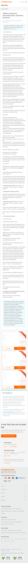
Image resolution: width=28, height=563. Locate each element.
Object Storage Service (6, 511)
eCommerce (15, 511)
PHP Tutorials (23, 532)
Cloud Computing (12, 530)
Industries (18, 530)
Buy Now (20, 348)
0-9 (13, 541)
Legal (19, 549)
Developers (3, 532)
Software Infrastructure (16, 521)
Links (8, 550)
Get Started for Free (8, 436)
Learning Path (4, 524)
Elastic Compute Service (6, 508)
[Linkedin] (5, 472)
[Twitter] (8, 472)
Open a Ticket (7, 455)
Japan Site (3, 519)
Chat (5, 446)
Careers (3, 549)
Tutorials (17, 532)
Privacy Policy (14, 549)
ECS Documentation (11, 519)
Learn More (8, 348)
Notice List (3, 550)
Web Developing (10, 532)
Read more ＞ (14, 28)
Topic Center (4, 530)
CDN (14, 508)
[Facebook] (2, 472)
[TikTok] (15, 472)
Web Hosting (21, 511)
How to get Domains (6, 521)
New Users (10, 524)
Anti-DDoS (18, 508)
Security (3, 513)
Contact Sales (13, 446)
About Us (8, 549)
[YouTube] (12, 472)
